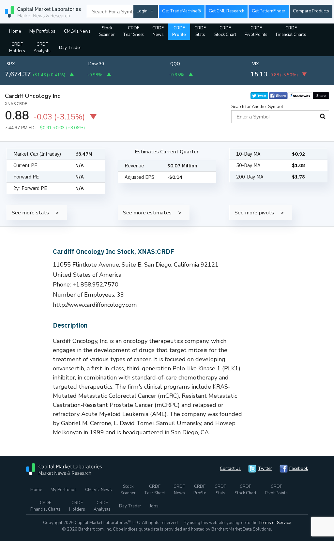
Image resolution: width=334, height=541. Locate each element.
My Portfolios (42, 31)
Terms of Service (274, 523)
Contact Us (230, 468)
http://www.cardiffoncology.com (95, 305)
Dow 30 (96, 64)
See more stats (30, 212)
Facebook (298, 468)
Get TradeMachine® (181, 11)
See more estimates (147, 212)
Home (15, 31)
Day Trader (70, 48)
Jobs (154, 506)
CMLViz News (77, 31)
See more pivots (254, 212)
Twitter (265, 468)
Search (322, 116)
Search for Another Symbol (257, 107)
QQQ (175, 64)
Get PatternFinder (268, 11)
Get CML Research (226, 11)
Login (142, 11)
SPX (11, 64)
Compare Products (311, 11)
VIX (255, 64)
